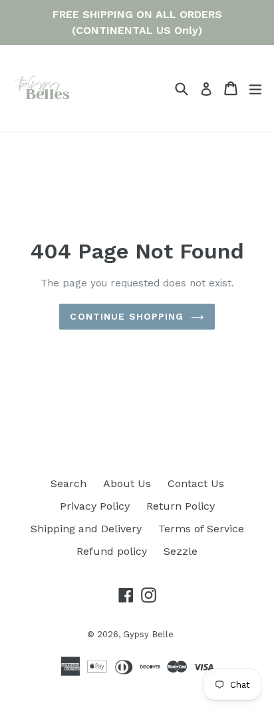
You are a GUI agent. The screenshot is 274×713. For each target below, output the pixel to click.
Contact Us (196, 483)
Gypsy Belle (148, 634)
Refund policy (111, 551)
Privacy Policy (95, 506)
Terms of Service (201, 528)
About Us (127, 483)
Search (68, 483)
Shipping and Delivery (86, 528)
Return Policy (180, 506)
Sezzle (181, 551)
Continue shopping (127, 316)
